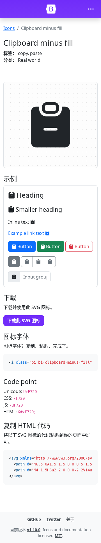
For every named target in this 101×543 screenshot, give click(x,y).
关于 (70, 519)
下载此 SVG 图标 (23, 320)
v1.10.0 (33, 529)
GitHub (34, 519)
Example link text (26, 233)
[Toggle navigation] (91, 9)
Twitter (54, 519)
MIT (58, 535)
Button (24, 246)
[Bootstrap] (51, 9)
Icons (9, 28)
